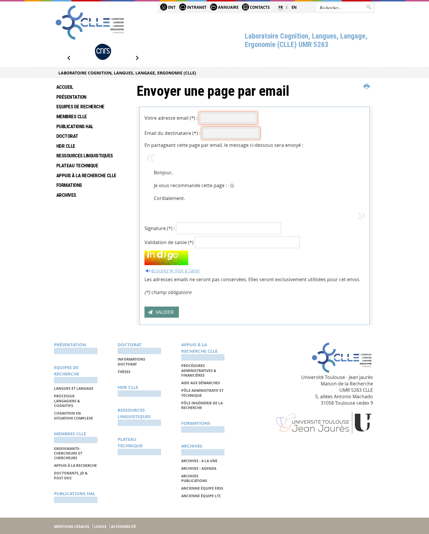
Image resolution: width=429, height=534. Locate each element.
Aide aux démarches (200, 382)
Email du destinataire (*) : (172, 133)
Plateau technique (77, 165)
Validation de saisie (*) (168, 242)
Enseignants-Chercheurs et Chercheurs (68, 453)
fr (280, 7)
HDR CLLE (65, 146)
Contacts (259, 7)
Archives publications (194, 478)
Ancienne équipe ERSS (202, 488)
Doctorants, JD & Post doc (71, 475)
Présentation (71, 97)
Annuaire (227, 7)
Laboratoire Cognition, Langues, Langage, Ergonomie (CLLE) (127, 73)
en (294, 7)
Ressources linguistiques (84, 156)
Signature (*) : (159, 228)
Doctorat (67, 136)
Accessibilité (123, 526)
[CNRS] (103, 52)
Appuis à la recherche (75, 465)
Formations (69, 185)
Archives (66, 195)
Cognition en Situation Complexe (73, 415)
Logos (100, 526)
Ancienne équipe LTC (201, 495)
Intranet (196, 7)
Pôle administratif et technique (202, 393)
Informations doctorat (131, 361)
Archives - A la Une (199, 460)
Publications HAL (74, 126)
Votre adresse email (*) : (171, 118)
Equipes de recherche (80, 106)
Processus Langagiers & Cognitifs (67, 401)
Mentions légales (71, 526)
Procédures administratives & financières (198, 370)
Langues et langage (73, 388)
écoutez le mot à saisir (175, 270)
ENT (171, 7)
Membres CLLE (71, 116)
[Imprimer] (367, 87)
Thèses (124, 371)
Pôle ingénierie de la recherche (202, 405)
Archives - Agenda (198, 468)
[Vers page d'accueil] (89, 22)
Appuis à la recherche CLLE (86, 175)
